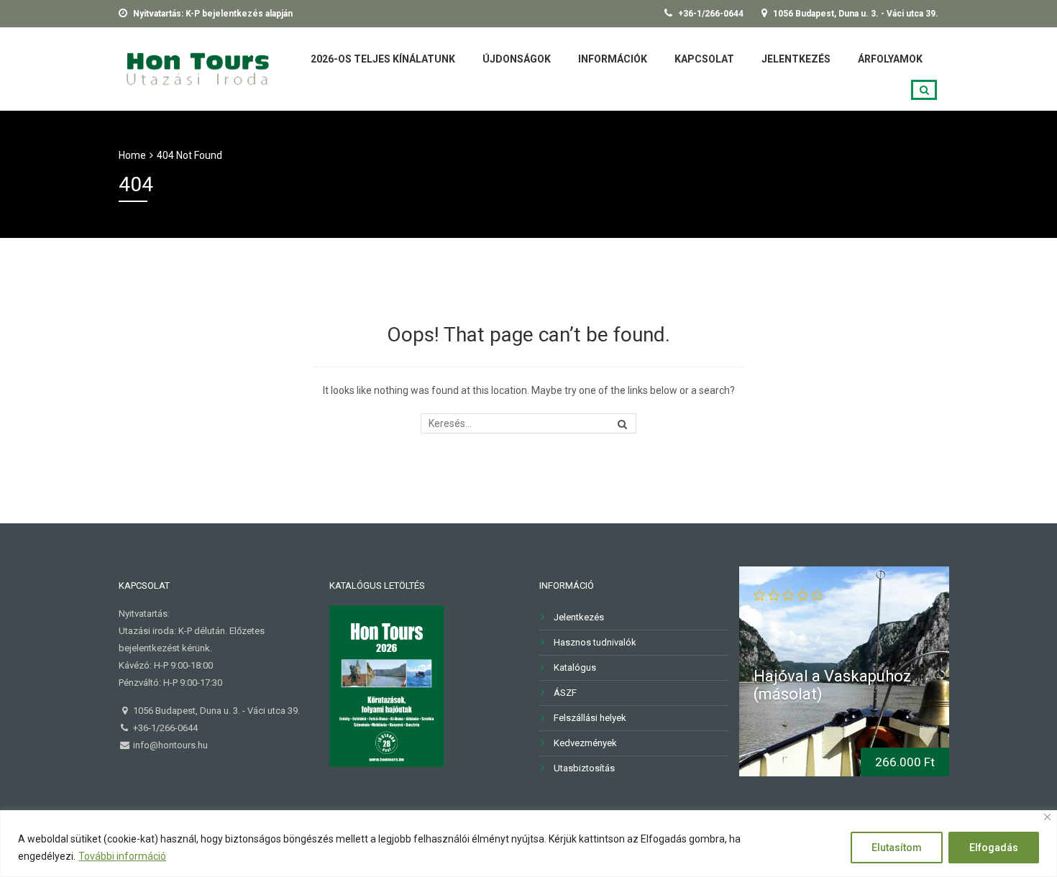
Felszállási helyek (590, 717)
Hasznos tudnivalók (595, 642)
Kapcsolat (704, 59)
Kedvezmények (585, 743)
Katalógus (575, 667)
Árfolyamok (890, 59)
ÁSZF (565, 692)
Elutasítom (896, 847)
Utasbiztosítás (584, 768)
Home (132, 155)
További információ (122, 856)
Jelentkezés (795, 59)
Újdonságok (516, 59)
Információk (612, 59)
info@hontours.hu (169, 745)
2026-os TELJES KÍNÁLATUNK (383, 59)
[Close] (1047, 817)
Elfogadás (993, 847)
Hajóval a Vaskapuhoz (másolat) (832, 684)
